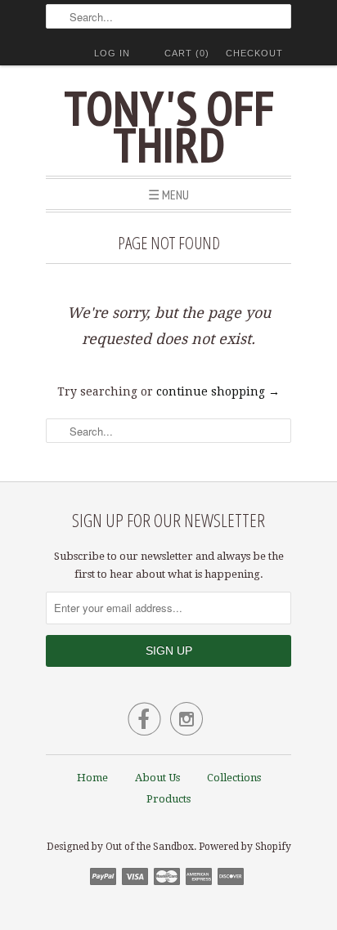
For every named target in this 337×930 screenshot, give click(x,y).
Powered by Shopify (245, 846)
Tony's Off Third (169, 126)
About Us (157, 777)
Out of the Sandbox (150, 846)
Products (168, 799)
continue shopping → (218, 391)
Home (92, 777)
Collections (234, 777)
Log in (112, 53)
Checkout (254, 53)
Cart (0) (186, 53)
